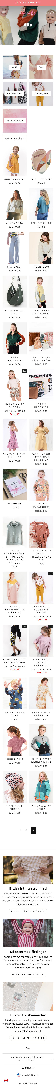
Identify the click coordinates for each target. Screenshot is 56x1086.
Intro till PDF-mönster (28, 1038)
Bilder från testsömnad (28, 911)
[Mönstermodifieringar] (28, 933)
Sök (28, 1048)
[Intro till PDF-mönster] (28, 996)
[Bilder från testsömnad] (28, 870)
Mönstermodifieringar (28, 974)
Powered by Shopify (28, 1083)
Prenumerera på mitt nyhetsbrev (27, 1059)
